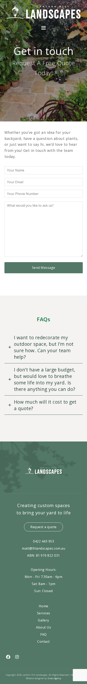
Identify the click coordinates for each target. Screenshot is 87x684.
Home (43, 606)
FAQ (43, 634)
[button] (43, 28)
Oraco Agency (54, 678)
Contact (43, 641)
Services (43, 613)
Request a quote (43, 527)
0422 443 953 (43, 541)
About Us (43, 627)
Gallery (43, 620)
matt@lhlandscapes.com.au (43, 548)
